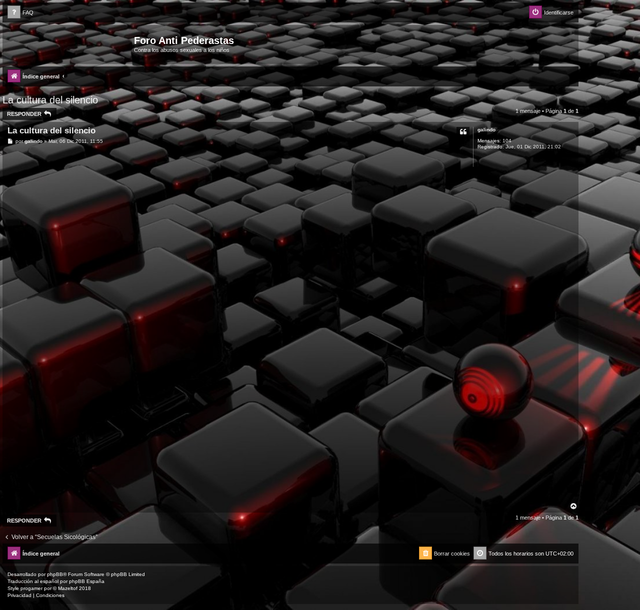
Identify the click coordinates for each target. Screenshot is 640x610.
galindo (487, 129)
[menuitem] (21, 12)
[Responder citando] (463, 132)
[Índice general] (69, 43)
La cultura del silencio (50, 99)
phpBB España (86, 581)
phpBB (55, 574)
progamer (31, 588)
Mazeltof (68, 588)
